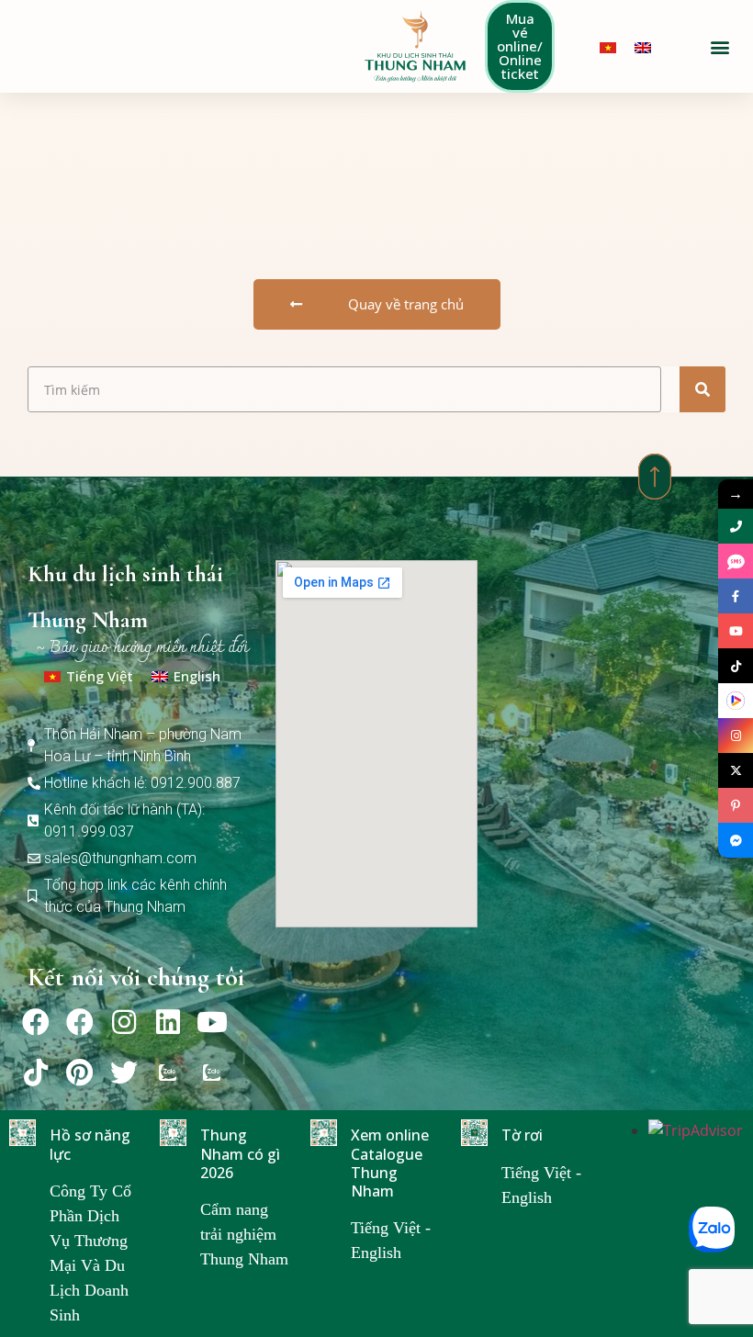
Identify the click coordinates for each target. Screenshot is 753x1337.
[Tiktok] (36, 1072)
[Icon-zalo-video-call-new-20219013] (168, 1072)
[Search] (702, 389)
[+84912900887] (735, 561)
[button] (719, 46)
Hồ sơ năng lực (90, 1144)
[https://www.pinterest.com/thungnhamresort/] (735, 805)
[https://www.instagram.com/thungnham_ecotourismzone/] (735, 735)
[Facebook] (36, 1022)
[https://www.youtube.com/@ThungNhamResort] (735, 630)
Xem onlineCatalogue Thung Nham (390, 1163)
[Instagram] (124, 1022)
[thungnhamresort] (735, 840)
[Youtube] (212, 1022)
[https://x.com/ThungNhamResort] (735, 770)
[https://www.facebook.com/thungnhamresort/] (735, 596)
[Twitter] (124, 1072)
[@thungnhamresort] (735, 665)
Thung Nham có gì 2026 (240, 1153)
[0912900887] (735, 526)
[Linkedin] (168, 1022)
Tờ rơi (522, 1135)
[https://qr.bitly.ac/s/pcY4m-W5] (735, 700)
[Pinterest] (80, 1072)
